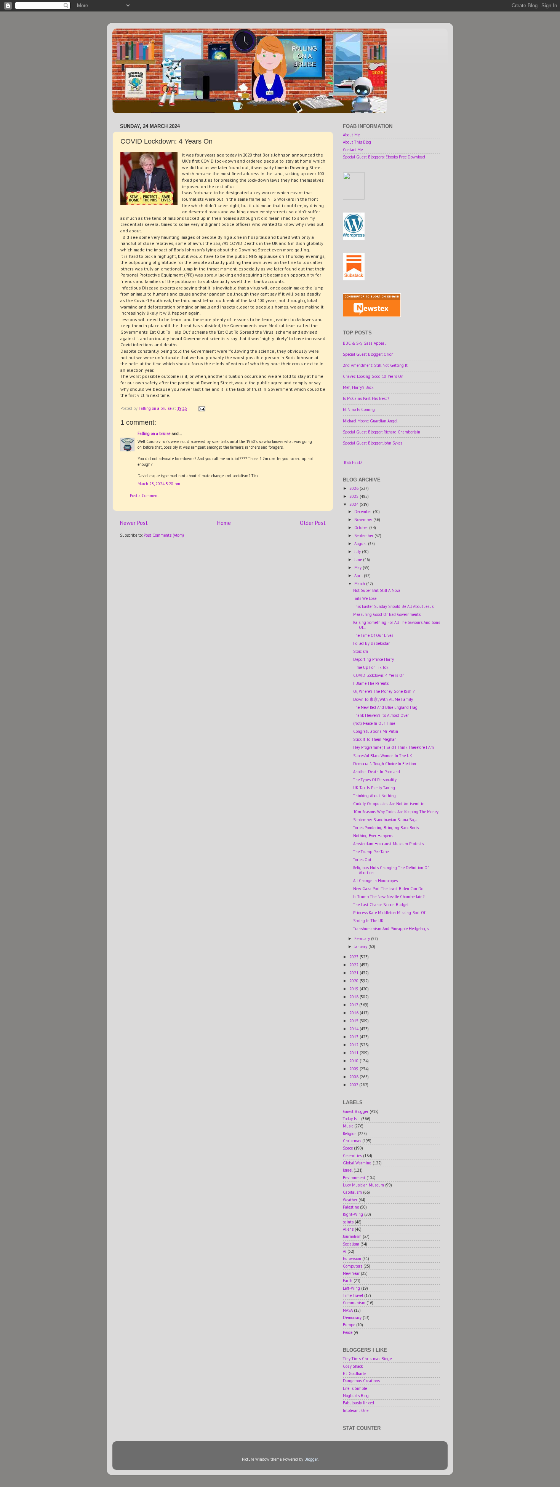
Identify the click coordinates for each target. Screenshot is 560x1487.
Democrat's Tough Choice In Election (384, 763)
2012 (354, 1044)
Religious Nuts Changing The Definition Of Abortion (391, 870)
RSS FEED (353, 462)
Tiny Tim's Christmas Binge (367, 1358)
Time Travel (353, 1295)
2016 (354, 1012)
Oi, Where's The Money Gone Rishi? (383, 691)
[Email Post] (201, 408)
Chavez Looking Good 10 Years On (373, 376)
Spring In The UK (368, 920)
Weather (350, 1199)
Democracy (352, 1317)
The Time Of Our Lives (373, 635)
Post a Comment (144, 495)
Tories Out (362, 859)
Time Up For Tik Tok (370, 667)
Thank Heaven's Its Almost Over (381, 715)
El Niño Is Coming (359, 409)
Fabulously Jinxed (358, 1402)
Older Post (313, 522)
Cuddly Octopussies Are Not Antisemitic (388, 803)
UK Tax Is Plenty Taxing (374, 787)
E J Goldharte (354, 1373)
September (364, 535)
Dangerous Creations (361, 1380)
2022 (354, 964)
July (358, 551)
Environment (354, 1177)
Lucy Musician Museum (363, 1185)
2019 (354, 988)
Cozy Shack (353, 1366)
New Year (351, 1273)
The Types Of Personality (375, 779)
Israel (347, 1170)
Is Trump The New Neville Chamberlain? (388, 896)
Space (348, 1148)
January (361, 946)
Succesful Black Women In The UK (382, 755)
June (358, 559)
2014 (354, 1028)
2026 (354, 488)
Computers (352, 1266)
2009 (354, 1068)
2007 (354, 1084)
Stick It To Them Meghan (375, 739)
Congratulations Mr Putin (375, 731)
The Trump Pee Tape (371, 851)
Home (224, 522)
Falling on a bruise (154, 433)
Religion (350, 1133)
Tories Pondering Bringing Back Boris (386, 827)
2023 (354, 956)
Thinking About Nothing (374, 795)
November (363, 519)
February (362, 938)
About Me (351, 135)
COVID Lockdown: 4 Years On (379, 675)
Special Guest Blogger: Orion (368, 354)
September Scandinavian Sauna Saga (385, 819)
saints (348, 1222)
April (359, 575)
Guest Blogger (355, 1111)
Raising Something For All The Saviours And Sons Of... (396, 625)
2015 (354, 1020)
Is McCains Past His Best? (366, 398)
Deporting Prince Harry (373, 659)
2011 (354, 1052)
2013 (354, 1036)
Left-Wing (351, 1288)
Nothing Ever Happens (373, 835)
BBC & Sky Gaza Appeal (364, 343)
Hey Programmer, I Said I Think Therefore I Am (393, 747)
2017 (354, 1004)
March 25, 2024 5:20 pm (159, 483)
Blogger (311, 1459)
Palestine (351, 1207)
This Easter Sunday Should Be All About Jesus (393, 606)
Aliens (348, 1229)
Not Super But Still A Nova (376, 590)
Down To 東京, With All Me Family (383, 699)
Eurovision (352, 1258)
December (363, 511)
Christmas (352, 1140)
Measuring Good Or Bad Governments (387, 614)
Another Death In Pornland (376, 771)
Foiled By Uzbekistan (371, 643)
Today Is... (351, 1118)
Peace (347, 1332)
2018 (354, 996)
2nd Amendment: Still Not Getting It (375, 365)
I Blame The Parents (371, 683)
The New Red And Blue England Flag (385, 707)
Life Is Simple (355, 1388)
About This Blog (357, 142)
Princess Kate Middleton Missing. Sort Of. (389, 912)
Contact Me (353, 149)
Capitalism (352, 1192)
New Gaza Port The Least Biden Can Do (388, 888)
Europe (349, 1324)
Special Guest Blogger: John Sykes (372, 443)
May (358, 567)
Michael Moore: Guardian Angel (370, 421)
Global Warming (357, 1163)
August (361, 543)
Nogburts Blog (356, 1395)
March (360, 583)
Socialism (351, 1244)
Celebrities (352, 1155)
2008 (354, 1076)
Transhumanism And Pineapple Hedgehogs (391, 928)
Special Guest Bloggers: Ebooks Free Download (384, 157)
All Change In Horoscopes (375, 880)
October (361, 527)
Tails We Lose (364, 598)
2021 (354, 972)
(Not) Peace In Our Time (374, 723)
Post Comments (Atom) (164, 535)
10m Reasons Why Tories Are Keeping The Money (395, 811)
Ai (344, 1251)
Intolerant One (355, 1410)
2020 (354, 980)
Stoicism (360, 651)
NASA (348, 1310)
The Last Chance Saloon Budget (381, 904)
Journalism (352, 1236)
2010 (354, 1060)
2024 (354, 504)
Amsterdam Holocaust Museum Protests (388, 843)
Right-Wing (353, 1214)
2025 (354, 496)
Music (348, 1126)
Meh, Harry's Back (358, 387)
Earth (347, 1280)
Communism (354, 1302)
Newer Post (134, 522)
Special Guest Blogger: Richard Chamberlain (381, 432)
